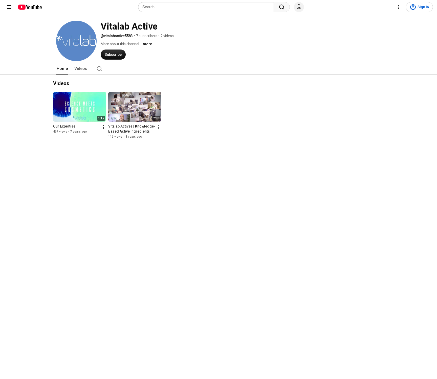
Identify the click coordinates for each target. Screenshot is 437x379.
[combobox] (207, 7)
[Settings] (399, 7)
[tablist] (218, 69)
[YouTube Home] (29, 7)
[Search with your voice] (299, 7)
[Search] (282, 7)
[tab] (62, 69)
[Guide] (9, 7)
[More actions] (104, 127)
